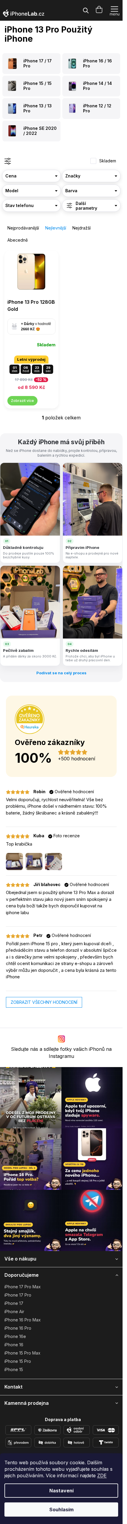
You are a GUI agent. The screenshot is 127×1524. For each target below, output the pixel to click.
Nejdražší (81, 227)
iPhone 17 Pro (17, 1294)
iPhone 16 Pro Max (22, 1319)
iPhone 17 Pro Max (22, 1286)
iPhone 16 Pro (17, 1328)
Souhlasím (61, 1509)
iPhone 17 (13, 1303)
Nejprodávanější (23, 227)
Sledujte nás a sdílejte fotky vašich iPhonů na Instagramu (61, 1052)
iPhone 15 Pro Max (22, 1352)
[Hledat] (86, 10)
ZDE (102, 1475)
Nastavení (61, 1491)
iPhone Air (14, 1311)
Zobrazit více (22, 400)
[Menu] (114, 10)
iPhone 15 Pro (17, 1361)
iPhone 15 (13, 1369)
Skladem (107, 161)
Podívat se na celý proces (61, 672)
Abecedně (17, 240)
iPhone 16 (13, 1344)
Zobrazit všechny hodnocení (44, 1002)
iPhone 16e (15, 1336)
